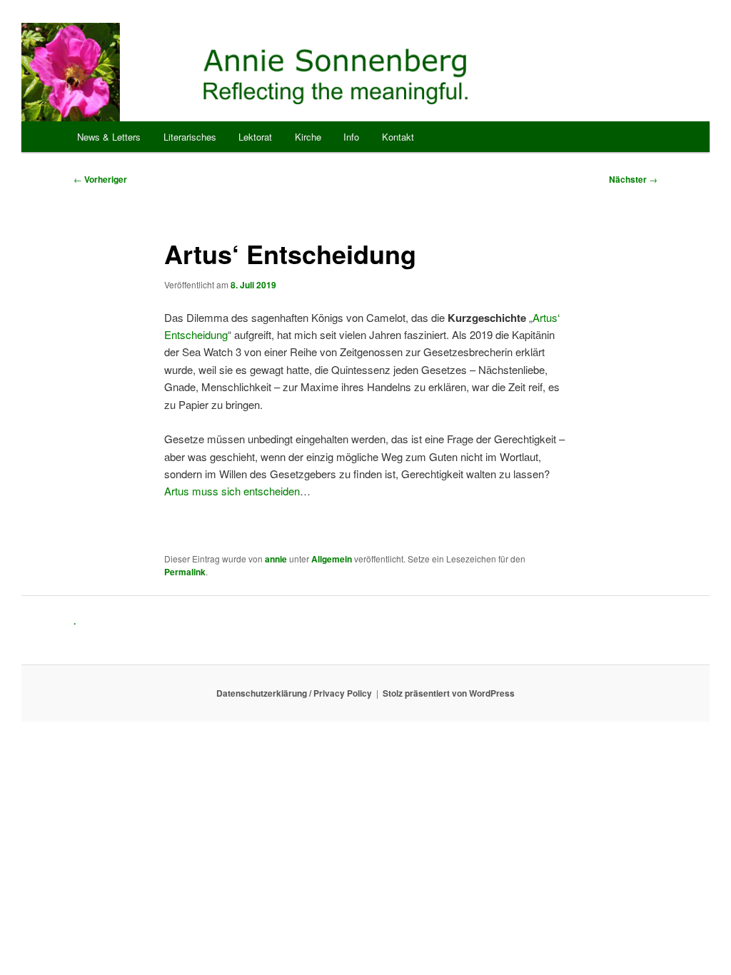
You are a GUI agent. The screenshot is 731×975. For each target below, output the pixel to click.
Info (351, 136)
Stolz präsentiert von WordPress (449, 693)
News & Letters (109, 136)
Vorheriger (100, 179)
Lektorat (255, 136)
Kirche (308, 136)
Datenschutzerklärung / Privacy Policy (294, 693)
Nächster (633, 179)
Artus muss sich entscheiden (232, 490)
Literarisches (189, 136)
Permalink (185, 571)
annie (276, 558)
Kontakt (398, 136)
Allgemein (331, 558)
